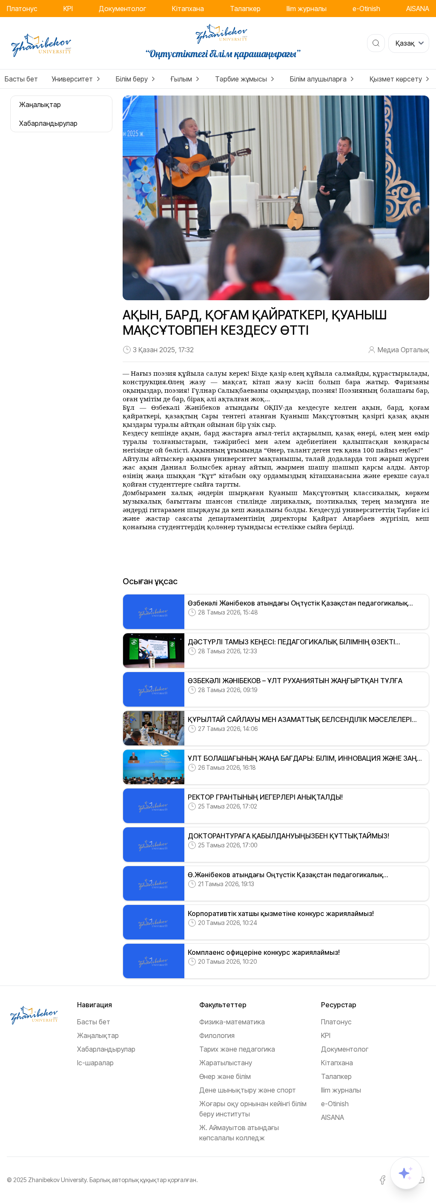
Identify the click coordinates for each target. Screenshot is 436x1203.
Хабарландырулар (106, 1049)
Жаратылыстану (225, 1062)
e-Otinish (366, 8)
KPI (68, 8)
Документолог (122, 8)
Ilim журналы (307, 8)
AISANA (417, 8)
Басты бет (21, 79)
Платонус (22, 8)
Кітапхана (188, 8)
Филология (217, 1035)
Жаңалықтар (98, 1035)
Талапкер (245, 8)
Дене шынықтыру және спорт (247, 1090)
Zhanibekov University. (58, 1179)
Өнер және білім (225, 1076)
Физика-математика (232, 1021)
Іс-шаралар (95, 1062)
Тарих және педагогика (237, 1049)
